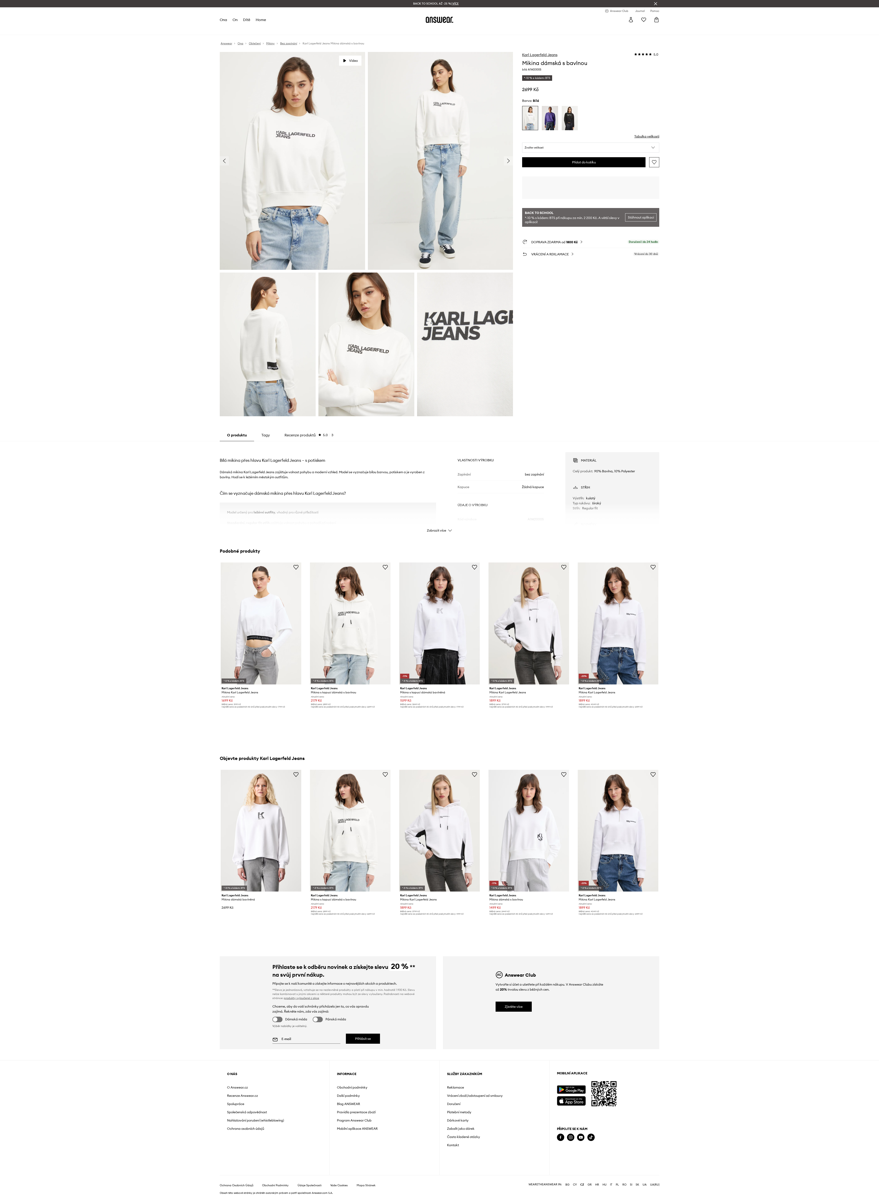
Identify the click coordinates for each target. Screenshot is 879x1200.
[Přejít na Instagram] (570, 1137)
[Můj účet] (631, 19)
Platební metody (459, 1112)
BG (567, 1184)
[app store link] (571, 1100)
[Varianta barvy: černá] (570, 118)
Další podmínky (348, 1096)
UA (645, 1184)
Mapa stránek (366, 1185)
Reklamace (455, 1087)
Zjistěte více (514, 1007)
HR (597, 1184)
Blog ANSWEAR (348, 1104)
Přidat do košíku (584, 162)
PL (617, 1184)
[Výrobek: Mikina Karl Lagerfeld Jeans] (261, 623)
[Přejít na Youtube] (580, 1137)
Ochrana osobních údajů (245, 1129)
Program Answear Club (354, 1120)
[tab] (309, 435)
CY (575, 1184)
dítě (246, 19)
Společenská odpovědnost (247, 1112)
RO (624, 1184)
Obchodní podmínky (352, 1087)
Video (353, 61)
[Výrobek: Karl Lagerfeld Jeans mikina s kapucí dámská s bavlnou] (350, 623)
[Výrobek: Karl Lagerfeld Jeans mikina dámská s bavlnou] (528, 831)
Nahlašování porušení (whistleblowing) (255, 1120)
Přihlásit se (363, 1039)
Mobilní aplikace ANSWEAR (357, 1129)
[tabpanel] (439, 488)
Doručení (453, 1104)
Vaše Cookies (339, 1185)
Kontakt (453, 1145)
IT (611, 1184)
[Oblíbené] (643, 19)
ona (223, 19)
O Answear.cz (237, 1087)
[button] (590, 148)
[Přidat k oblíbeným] (654, 162)
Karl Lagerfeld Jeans (539, 54)
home (261, 19)
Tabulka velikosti (646, 136)
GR (590, 1184)
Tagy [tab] (265, 435)
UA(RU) (654, 1184)
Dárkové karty (458, 1120)
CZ (582, 1184)
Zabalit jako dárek (461, 1129)
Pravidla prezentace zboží (356, 1112)
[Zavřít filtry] (655, 3)
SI (631, 1184)
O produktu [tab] (237, 435)
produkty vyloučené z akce (301, 998)
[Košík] (656, 19)
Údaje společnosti (310, 1185)
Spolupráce (235, 1104)
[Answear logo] (439, 20)
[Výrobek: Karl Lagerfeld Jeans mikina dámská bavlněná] (261, 831)
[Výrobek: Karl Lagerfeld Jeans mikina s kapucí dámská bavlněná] (439, 623)
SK (637, 1184)
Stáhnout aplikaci (641, 217)
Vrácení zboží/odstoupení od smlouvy (475, 1096)
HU (604, 1184)
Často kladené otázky (463, 1137)
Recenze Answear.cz (242, 1096)
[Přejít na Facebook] (560, 1137)
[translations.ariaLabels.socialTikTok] (591, 1137)
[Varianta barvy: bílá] (530, 118)
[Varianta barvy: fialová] (550, 118)
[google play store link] (571, 1089)
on (235, 19)
